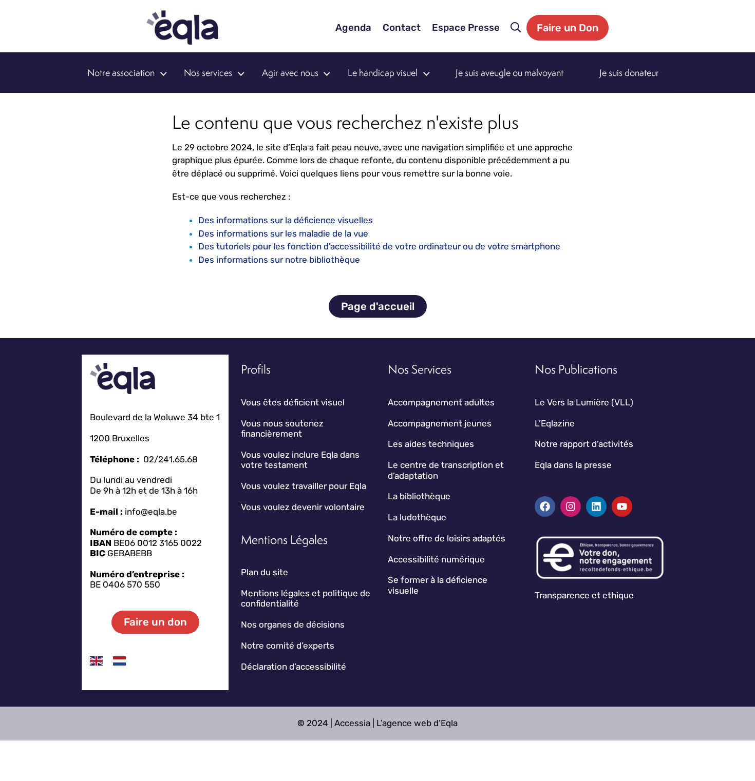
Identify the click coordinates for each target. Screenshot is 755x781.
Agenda (353, 27)
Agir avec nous (290, 73)
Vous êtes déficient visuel (293, 402)
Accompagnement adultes (441, 402)
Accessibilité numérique (436, 559)
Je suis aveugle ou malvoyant (509, 73)
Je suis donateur (629, 73)
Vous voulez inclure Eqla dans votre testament (300, 460)
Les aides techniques (431, 444)
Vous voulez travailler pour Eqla (303, 486)
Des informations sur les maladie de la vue (283, 233)
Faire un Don (567, 28)
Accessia (352, 723)
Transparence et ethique (584, 595)
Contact (402, 27)
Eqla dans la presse (573, 465)
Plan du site (264, 572)
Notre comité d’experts (287, 645)
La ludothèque (417, 517)
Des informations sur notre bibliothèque (279, 260)
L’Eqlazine (555, 423)
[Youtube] (622, 506)
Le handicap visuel (383, 73)
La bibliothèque (419, 496)
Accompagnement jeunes (440, 423)
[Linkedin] (596, 506)
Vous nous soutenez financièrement (282, 428)
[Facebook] (545, 506)
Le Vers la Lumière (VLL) (584, 402)
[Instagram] (570, 506)
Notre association (121, 73)
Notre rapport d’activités (584, 444)
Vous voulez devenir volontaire (303, 507)
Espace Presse (466, 27)
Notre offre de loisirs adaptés (446, 538)
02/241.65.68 (170, 459)
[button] (515, 28)
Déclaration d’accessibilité (293, 666)
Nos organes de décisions (293, 624)
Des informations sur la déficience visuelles (285, 220)
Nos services (208, 73)
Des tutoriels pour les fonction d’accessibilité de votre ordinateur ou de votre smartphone (379, 246)
